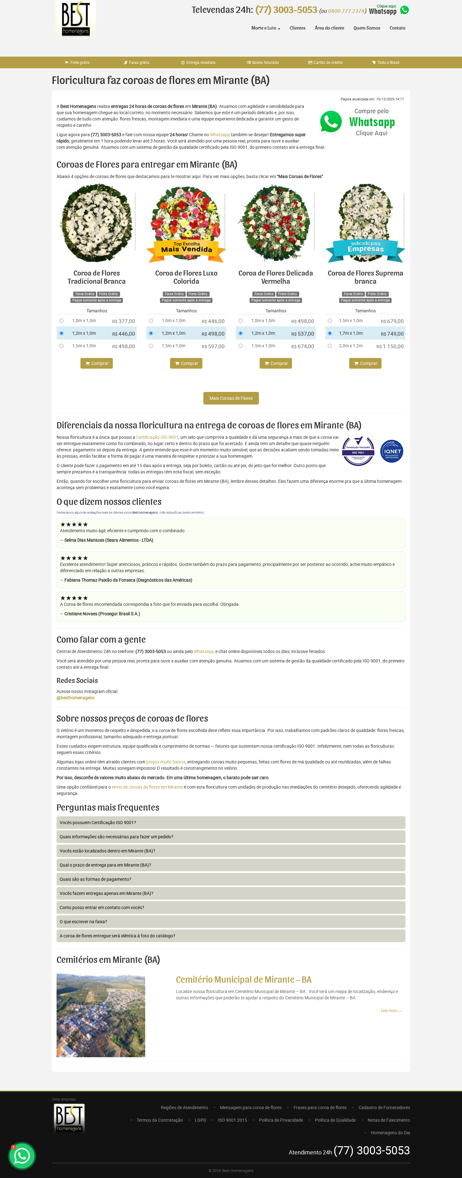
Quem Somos (367, 28)
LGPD (200, 1120)
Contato (397, 28)
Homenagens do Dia (390, 1133)
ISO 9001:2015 (232, 1120)
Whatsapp (220, 134)
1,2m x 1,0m (84, 333)
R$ (123, 321)
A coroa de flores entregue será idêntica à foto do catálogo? (117, 936)
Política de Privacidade (281, 1120)
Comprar (100, 363)
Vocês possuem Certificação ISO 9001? (98, 822)
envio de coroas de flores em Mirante (147, 787)
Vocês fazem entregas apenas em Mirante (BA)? (106, 893)
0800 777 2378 (346, 11)
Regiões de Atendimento (184, 1107)
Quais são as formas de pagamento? (95, 879)
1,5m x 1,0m (84, 346)
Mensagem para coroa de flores (251, 1107)
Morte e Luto (264, 28)
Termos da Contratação (160, 1120)
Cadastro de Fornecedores (384, 1107)
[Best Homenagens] (75, 25)
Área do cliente (329, 28)
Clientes (297, 28)
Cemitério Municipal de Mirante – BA (243, 980)
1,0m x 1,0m (84, 320)
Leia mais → (391, 1010)
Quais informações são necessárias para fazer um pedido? (116, 837)
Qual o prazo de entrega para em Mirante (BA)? (105, 865)
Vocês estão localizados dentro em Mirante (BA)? (107, 851)
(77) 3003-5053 (286, 10)
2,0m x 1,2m (351, 346)
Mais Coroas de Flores (231, 398)
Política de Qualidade (335, 1120)
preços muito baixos (165, 762)
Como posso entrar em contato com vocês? (102, 907)
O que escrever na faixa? (83, 921)
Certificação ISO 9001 (157, 437)
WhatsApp (204, 651)
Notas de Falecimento (389, 1120)
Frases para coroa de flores (320, 1107)
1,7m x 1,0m (351, 333)
